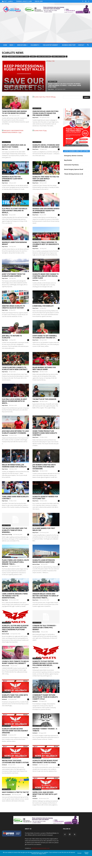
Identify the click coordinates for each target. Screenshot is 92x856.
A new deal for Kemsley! (43, 306)
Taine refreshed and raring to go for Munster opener (14, 112)
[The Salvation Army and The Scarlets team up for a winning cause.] (15, 519)
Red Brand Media (51, 833)
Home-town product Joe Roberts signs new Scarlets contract (45, 433)
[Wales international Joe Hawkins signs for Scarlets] (15, 456)
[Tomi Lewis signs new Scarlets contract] (15, 487)
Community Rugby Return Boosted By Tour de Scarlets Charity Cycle (45, 697)
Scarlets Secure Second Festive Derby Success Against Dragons (15, 731)
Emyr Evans (7, 89)
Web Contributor (6, 794)
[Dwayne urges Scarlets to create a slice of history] (15, 297)
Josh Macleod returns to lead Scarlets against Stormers (15, 432)
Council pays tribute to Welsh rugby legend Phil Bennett (15, 662)
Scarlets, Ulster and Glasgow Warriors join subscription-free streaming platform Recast (15, 629)
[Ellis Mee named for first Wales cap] (46, 519)
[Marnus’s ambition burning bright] (15, 233)
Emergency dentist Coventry (73, 155)
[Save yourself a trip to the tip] (15, 783)
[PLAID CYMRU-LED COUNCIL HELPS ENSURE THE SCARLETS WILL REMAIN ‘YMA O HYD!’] (15, 551)
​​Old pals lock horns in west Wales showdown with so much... (14, 401)
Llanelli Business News (43, 56)
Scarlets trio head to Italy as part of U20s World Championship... (46, 179)
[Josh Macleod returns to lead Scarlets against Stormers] (15, 422)
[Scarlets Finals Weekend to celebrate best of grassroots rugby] (46, 233)
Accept (79, 853)
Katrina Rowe (36, 564)
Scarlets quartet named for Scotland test (45, 498)
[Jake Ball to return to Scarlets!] (15, 327)
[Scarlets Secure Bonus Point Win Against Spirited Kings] (46, 751)
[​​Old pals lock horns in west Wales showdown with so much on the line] (15, 390)
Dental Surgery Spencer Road (73, 169)
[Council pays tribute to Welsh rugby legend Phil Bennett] (15, 652)
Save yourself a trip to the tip (15, 792)
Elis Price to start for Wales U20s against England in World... (14, 211)
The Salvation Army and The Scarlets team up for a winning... (14, 530)
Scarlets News (8, 83)
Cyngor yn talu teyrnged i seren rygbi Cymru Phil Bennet (44, 628)
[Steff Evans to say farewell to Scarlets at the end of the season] (46, 327)
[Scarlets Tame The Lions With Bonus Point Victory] (15, 686)
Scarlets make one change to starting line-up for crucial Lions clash (46, 276)
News (11, 45)
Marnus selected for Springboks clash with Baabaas (12, 179)
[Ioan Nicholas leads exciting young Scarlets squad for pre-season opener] (46, 102)
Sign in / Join (38, 1)
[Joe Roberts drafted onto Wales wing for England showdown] (46, 456)
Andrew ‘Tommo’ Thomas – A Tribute (45, 730)
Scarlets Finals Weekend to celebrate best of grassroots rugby (46, 244)
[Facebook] (82, 1)
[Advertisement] (46, 29)
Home (5, 45)
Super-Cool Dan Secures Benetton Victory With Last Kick (45, 794)
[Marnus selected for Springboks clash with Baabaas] (15, 168)
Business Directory (68, 45)
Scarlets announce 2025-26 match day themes (14, 146)
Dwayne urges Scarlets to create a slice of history (13, 307)
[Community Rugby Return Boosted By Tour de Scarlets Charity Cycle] (46, 686)
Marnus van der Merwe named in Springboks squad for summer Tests (46, 211)
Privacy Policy (86, 853)
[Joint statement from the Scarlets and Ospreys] (15, 265)
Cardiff (5, 56)
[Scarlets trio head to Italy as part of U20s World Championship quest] (46, 168)
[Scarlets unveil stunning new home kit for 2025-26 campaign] (46, 136)
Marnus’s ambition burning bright (14, 243)
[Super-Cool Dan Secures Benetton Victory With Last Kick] (46, 783)
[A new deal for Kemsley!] (46, 297)
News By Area (22, 45)
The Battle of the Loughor (44, 399)
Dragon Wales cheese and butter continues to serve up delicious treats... (45, 596)
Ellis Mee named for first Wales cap (44, 529)
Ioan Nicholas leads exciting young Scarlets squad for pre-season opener (45, 113)
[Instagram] (85, 1)
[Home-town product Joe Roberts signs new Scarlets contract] (46, 422)
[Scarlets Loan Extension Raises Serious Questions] (46, 551)
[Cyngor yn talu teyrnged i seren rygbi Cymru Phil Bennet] (46, 616)
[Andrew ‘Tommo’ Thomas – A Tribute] (46, 720)
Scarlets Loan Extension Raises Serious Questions (44, 561)
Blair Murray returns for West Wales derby (44, 368)
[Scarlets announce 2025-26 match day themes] (15, 136)
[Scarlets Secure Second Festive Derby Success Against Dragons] (15, 720)
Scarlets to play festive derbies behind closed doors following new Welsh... (45, 663)
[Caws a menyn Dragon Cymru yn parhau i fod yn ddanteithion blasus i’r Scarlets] (15, 585)
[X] (88, 1)
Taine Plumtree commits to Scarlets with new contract (14, 368)
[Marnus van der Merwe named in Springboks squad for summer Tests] (46, 199)
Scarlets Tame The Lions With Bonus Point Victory (15, 696)
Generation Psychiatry (71, 165)
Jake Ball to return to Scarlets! (12, 337)
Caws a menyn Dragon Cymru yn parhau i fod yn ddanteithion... (15, 596)
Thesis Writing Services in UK (73, 174)
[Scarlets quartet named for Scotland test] (46, 487)
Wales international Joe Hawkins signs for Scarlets (14, 466)
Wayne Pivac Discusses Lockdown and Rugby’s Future (15, 762)
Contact (81, 45)
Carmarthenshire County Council (19, 56)
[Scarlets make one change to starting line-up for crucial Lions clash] (46, 265)
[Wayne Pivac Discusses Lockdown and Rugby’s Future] (15, 751)
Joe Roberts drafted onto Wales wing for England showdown (44, 467)
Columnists (35, 45)
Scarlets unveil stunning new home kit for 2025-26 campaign (46, 146)
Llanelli (33, 56)
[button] (88, 45)
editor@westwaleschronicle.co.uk (40, 848)
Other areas (10, 50)
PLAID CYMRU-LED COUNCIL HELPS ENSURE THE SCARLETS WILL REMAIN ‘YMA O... (15, 562)
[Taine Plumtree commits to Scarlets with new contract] (15, 358)
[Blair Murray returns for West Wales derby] (46, 358)
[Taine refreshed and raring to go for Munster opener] (15, 102)
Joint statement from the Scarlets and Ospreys (13, 275)
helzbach (4, 699)
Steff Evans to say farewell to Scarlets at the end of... (45, 337)
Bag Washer (68, 160)
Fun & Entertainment (50, 45)
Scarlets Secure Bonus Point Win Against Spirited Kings (45, 762)
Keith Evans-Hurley (7, 534)
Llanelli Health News (58, 56)
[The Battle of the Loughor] (46, 390)
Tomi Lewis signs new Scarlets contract (15, 498)
